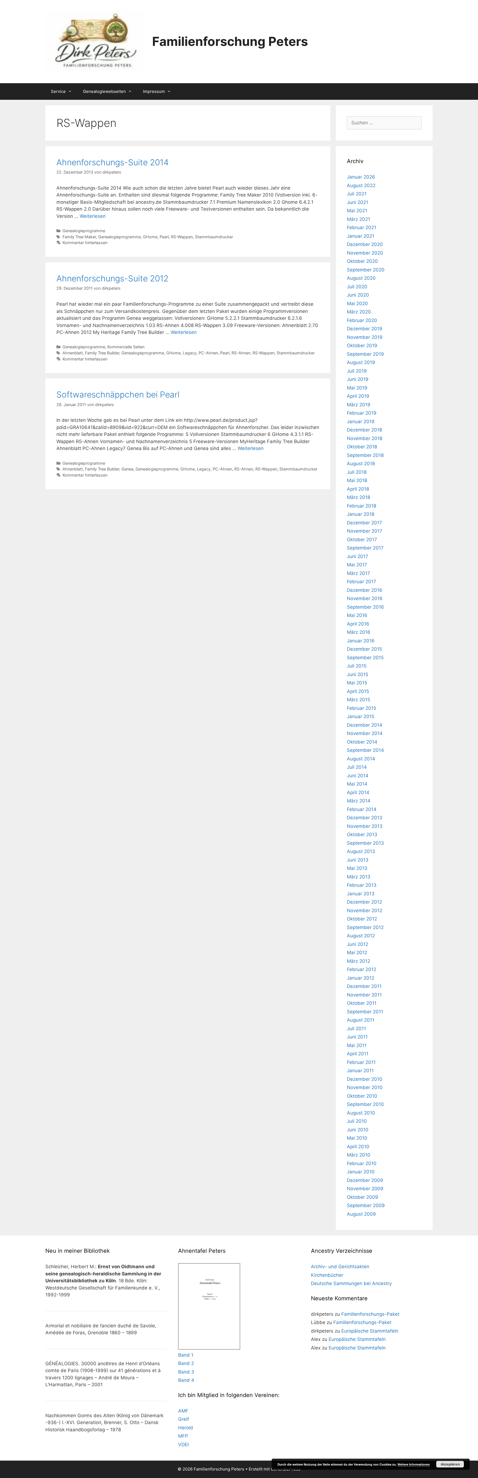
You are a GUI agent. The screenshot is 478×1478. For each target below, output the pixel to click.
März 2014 (358, 801)
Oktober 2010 (362, 1096)
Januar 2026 (361, 177)
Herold (185, 1427)
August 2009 (361, 1214)
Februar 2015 (361, 708)
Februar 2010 (361, 1163)
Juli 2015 (357, 666)
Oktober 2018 (362, 446)
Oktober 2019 (362, 345)
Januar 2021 (360, 236)
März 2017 (358, 573)
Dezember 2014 (364, 725)
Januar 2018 (360, 514)
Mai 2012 (357, 952)
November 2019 (365, 337)
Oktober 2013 (362, 834)
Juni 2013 (357, 860)
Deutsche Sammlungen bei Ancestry (351, 1283)
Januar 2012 (360, 978)
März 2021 (358, 219)
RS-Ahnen (241, 352)
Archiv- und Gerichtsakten (340, 1266)
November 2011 (364, 995)
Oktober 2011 (361, 1003)
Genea (127, 469)
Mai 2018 (357, 480)
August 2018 (361, 463)
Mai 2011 (357, 1045)
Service (58, 91)
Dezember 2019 (364, 328)
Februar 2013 (361, 885)
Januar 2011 (360, 1070)
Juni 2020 (358, 295)
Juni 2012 (357, 944)
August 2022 (361, 185)
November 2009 (365, 1188)
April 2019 (358, 396)
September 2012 (365, 927)
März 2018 (358, 497)
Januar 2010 (361, 1171)
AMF (183, 1411)
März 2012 (358, 961)
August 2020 (361, 278)
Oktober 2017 (362, 539)
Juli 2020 (357, 286)
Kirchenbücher (327, 1275)
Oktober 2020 (362, 261)
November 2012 (364, 910)
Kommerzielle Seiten (125, 346)
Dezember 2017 (364, 522)
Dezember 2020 (365, 244)
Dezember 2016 (364, 590)
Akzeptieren (450, 1464)
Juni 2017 (357, 556)
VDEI (183, 1444)
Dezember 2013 (364, 817)
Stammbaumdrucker (214, 236)
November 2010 (365, 1087)
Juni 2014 (357, 775)
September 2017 (365, 548)
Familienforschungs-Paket (370, 1314)
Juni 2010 (357, 1129)
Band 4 (186, 1380)
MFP (183, 1436)
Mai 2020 (357, 303)
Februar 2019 (361, 413)
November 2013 (365, 826)
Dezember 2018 (364, 430)
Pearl (164, 236)
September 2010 (365, 1104)
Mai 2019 (357, 388)
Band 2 (186, 1363)
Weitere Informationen (414, 1464)
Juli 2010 (357, 1121)
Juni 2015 (357, 674)
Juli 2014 (357, 767)
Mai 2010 (357, 1138)
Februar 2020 (362, 320)
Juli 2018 (357, 472)
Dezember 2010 (364, 1079)
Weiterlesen (93, 216)
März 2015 (358, 699)
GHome (150, 236)
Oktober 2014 (362, 742)
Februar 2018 (361, 506)
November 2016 (365, 598)
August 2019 (361, 362)
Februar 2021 (361, 227)
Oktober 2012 (362, 919)
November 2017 (364, 531)
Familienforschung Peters (230, 41)
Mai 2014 (357, 784)
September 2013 (365, 843)
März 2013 (358, 877)
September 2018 (365, 455)
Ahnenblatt (73, 352)
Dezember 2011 (364, 986)
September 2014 (365, 750)
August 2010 (361, 1113)
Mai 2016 (357, 615)
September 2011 (365, 1011)
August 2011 (360, 1020)
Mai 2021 (357, 210)
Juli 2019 (357, 371)
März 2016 (358, 632)
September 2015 (365, 657)
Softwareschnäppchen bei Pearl (118, 394)
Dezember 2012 (364, 902)
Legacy (189, 352)
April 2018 (358, 489)
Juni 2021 (357, 202)
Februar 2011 (361, 1062)
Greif (183, 1419)
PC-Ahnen (208, 352)
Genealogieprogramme (84, 230)
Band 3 (186, 1372)
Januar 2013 (361, 893)
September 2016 (365, 607)
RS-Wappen (182, 236)
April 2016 (358, 624)
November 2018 (364, 438)
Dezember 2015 (364, 649)
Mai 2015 (357, 683)
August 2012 (361, 935)
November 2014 (365, 733)
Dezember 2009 (365, 1180)
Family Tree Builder (102, 352)
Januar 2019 (361, 421)
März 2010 (358, 1155)
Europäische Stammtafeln (369, 1331)
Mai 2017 (357, 564)
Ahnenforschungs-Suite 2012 (112, 278)
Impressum (154, 91)
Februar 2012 (361, 969)
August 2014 (361, 759)
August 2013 (361, 851)
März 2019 (358, 404)
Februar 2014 (361, 809)
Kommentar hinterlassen (85, 242)
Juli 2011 (356, 1028)
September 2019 (365, 354)
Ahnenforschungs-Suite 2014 (112, 162)
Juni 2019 (357, 379)
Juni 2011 (357, 1037)
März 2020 (359, 312)
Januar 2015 (360, 716)
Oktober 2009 (362, 1197)
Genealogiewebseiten (104, 91)
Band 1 (185, 1355)
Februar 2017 (361, 581)
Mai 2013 (357, 868)
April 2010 (358, 1146)
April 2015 (358, 691)
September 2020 (366, 270)
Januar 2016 (361, 640)
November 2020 (365, 253)
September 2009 (366, 1205)
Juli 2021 (357, 194)
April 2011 (357, 1053)
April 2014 (358, 792)
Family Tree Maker (79, 236)
